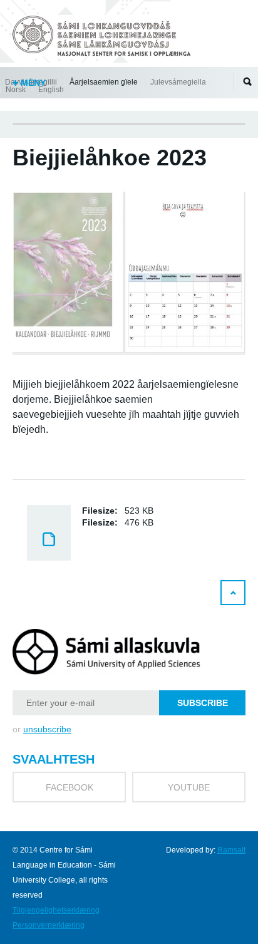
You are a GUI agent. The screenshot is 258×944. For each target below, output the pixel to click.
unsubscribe (47, 729)
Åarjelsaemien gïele (104, 82)
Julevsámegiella (178, 82)
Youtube (189, 787)
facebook (69, 787)
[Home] (103, 38)
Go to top (232, 592)
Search (247, 81)
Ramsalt (231, 850)
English (51, 89)
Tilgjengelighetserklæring (56, 910)
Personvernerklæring (49, 925)
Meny (32, 83)
